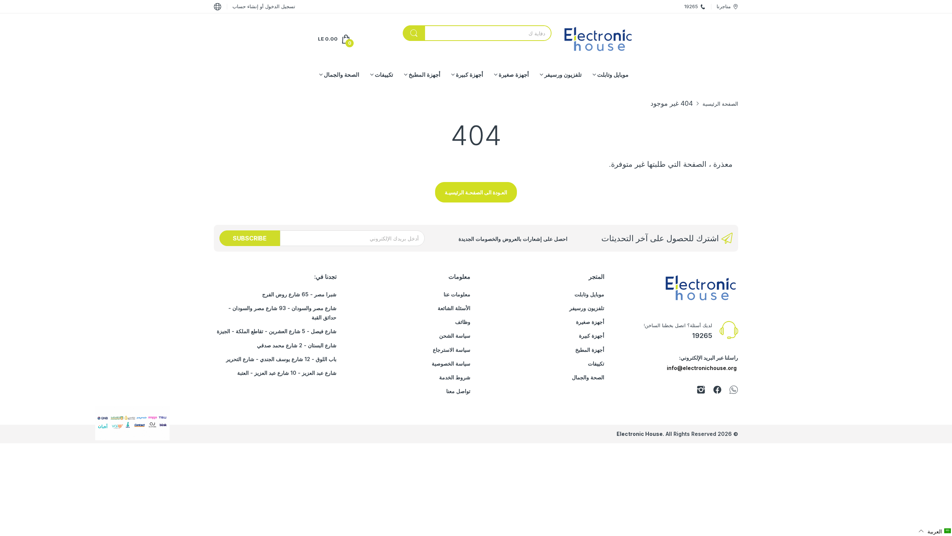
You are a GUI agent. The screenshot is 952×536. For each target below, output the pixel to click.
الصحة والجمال (588, 377)
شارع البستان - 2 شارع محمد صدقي (297, 345)
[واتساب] (733, 391)
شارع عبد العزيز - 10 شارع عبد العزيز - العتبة (287, 373)
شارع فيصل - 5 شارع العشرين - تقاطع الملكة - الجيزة (277, 331)
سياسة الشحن (454, 335)
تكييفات (596, 363)
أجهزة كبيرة (591, 335)
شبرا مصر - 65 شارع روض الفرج (299, 294)
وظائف (462, 322)
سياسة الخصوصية (451, 363)
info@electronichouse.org (702, 368)
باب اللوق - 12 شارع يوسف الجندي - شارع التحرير (281, 359)
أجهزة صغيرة (590, 322)
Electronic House (640, 434)
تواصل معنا (458, 391)
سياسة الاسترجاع (451, 350)
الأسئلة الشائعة (454, 308)
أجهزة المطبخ (589, 350)
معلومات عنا (457, 294)
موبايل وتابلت (589, 294)
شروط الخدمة (454, 377)
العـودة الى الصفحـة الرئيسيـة (476, 192)
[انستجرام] (701, 391)
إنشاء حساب (245, 6)
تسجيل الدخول (279, 6)
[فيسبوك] (717, 391)
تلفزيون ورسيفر (586, 308)
